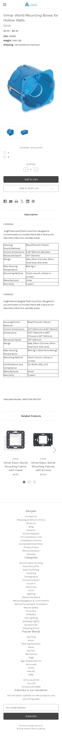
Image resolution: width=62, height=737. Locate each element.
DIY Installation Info (31, 537)
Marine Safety (31, 607)
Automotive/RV (31, 566)
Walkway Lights (31, 621)
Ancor (31, 640)
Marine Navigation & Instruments (31, 600)
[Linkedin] (27, 201)
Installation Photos (31, 540)
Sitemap (31, 554)
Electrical (31, 587)
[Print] (16, 201)
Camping (31, 573)
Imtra (31, 590)
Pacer (31, 647)
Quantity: (31, 164)
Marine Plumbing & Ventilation (31, 604)
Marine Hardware (31, 597)
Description (31, 214)
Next (54, 450)
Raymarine (31, 654)
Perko (31, 667)
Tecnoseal (31, 664)
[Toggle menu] (4, 4)
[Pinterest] (33, 201)
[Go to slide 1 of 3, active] (24, 482)
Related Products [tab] (31, 416)
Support (31, 530)
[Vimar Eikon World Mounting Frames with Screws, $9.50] (43, 440)
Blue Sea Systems (31, 643)
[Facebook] (5, 201)
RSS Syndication (31, 550)
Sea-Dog (31, 637)
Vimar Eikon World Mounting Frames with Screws (43, 466)
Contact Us (31, 516)
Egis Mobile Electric (31, 661)
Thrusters (31, 611)
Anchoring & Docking (31, 563)
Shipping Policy (31, 628)
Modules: (31, 147)
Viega (31, 657)
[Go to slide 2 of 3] (29, 482)
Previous (4, 450)
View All (31, 671)
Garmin (31, 650)
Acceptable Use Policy (31, 544)
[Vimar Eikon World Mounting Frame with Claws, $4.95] (15, 440)
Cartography (31, 576)
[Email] (10, 201)
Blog (31, 526)
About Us (31, 523)
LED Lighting (31, 618)
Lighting (31, 593)
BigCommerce (36, 726)
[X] (22, 201)
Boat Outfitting (31, 569)
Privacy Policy (31, 547)
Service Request (31, 533)
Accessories (31, 624)
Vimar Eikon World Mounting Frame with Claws (15, 466)
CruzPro (31, 583)
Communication (31, 580)
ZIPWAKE (31, 614)
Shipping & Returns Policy (31, 519)
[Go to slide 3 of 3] (34, 482)
